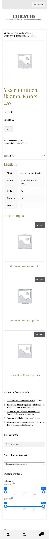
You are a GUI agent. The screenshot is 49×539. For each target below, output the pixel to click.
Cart (38, 532)
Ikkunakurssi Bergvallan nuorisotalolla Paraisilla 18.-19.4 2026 (23, 412)
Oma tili (8, 534)
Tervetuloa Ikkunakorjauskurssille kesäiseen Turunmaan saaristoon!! (25, 406)
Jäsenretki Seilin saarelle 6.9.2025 (21, 400)
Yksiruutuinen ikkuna (23, 33)
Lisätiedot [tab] (10, 155)
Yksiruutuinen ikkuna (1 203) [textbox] (23, 464)
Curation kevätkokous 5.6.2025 (20, 418)
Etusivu (10, 33)
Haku (24, 534)
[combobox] (24, 464)
